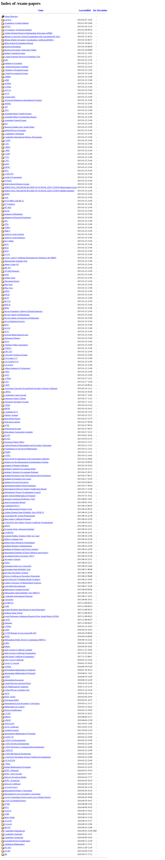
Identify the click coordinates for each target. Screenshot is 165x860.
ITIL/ (7, 224)
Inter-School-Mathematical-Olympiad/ (20, 496)
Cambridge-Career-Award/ (15, 395)
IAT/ (6, 60)
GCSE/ (7, 851)
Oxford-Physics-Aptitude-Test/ (17, 690)
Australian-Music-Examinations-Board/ (20, 117)
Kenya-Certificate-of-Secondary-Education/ (22, 576)
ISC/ (6, 221)
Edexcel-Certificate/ (13, 784)
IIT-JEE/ (8, 207)
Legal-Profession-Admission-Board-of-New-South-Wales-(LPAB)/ (32, 616)
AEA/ (7, 693)
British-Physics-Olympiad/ (15, 130)
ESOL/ (7, 167)
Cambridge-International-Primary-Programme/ (23, 137)
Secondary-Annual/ (12, 559)
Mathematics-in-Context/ (15, 707)
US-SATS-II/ (10, 760)
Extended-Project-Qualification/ (17, 841)
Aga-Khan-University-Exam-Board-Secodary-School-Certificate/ (31, 388)
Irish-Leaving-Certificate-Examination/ (20, 653)
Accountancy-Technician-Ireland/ (18, 30)
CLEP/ (7, 154)
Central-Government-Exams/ (16, 73)
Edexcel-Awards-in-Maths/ (15, 777)
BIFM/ (7, 408)
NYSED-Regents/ (12, 271)
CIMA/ (7, 147)
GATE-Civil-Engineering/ (15, 740)
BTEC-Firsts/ (10, 697)
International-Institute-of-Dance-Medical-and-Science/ (26, 553)
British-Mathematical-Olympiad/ (18, 767)
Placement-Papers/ (12, 281)
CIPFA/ (8, 392)
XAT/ (7, 375)
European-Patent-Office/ (14, 442)
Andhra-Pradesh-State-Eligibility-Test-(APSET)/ (24, 512)
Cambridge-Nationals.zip (15, 831)
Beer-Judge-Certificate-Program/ (18, 519)
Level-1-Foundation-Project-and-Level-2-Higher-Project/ (28, 797)
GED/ (7, 630)
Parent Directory (11, 16)
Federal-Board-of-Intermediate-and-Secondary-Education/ (28, 445)
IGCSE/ (8, 847)
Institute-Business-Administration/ (18, 546)
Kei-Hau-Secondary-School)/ (16, 573)
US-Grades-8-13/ (12, 362)
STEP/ (7, 677)
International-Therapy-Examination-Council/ (23, 492)
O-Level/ (8, 824)
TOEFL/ (8, 348)
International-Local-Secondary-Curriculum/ (22, 703)
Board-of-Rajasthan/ (13, 47)
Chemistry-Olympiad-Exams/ (16, 70)
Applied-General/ (12, 730)
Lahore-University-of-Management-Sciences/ (23, 583)
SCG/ (7, 331)
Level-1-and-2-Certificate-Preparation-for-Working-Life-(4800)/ (30, 258)
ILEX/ (7, 211)
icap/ (6, 197)
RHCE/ (8, 305)
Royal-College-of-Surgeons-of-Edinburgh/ (22, 318)
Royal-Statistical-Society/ (15, 321)
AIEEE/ (8, 103)
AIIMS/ (8, 77)
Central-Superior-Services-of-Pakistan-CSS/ (22, 57)
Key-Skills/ (9, 241)
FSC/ (7, 170)
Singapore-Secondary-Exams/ (17, 402)
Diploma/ (8, 623)
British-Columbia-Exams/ (15, 53)
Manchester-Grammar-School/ (17, 589)
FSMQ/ (8, 452)
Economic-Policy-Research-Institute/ (19, 529)
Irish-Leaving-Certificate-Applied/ (18, 650)
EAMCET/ (9, 603)
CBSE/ (7, 405)
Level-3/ (8, 811)
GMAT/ (8, 720)
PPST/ (7, 291)
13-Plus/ (8, 626)
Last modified (85, 10)
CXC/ (7, 160)
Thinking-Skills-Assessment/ (16, 345)
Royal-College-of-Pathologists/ (17, 315)
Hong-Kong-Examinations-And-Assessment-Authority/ (27, 459)
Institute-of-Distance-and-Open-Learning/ (21, 549)
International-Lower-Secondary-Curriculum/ (22, 794)
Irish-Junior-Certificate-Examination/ (19, 656)
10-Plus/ (8, 83)
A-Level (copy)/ (11, 787)
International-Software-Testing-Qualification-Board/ (26, 489)
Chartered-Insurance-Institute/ (17, 67)
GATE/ (7, 455)
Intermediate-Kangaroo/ (14, 680)
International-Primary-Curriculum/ (18, 790)
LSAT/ (7, 620)
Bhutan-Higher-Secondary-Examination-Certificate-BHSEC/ (29, 40)
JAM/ (7, 814)
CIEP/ (7, 385)
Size (94, 10)
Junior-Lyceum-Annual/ (14, 234)
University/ (9, 599)
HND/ (7, 194)
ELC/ (7, 807)
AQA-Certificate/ (12, 727)
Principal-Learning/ (12, 422)
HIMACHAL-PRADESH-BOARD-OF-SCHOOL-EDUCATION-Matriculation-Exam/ (41, 187)
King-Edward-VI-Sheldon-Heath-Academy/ (22, 579)
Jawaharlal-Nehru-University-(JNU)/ (19, 556)
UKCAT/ (8, 351)
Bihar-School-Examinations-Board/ (19, 43)
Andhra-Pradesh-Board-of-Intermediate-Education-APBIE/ (29, 33)
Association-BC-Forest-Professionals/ (20, 516)
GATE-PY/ (9, 174)
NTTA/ (8, 26)
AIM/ (7, 80)
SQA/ (7, 341)
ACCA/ (8, 90)
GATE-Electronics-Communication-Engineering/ (24, 747)
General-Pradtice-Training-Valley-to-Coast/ (22, 536)
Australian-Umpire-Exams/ (15, 120)
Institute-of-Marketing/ (14, 214)
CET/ (7, 382)
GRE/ (7, 643)
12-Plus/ (8, 87)
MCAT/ (8, 268)
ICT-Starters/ (10, 204)
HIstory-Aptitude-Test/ (14, 539)
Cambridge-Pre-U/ (12, 506)
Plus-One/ (9, 284)
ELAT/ (7, 435)
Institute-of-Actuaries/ (13, 63)
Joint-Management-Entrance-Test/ (18, 509)
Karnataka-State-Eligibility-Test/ (18, 569)
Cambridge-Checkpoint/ (14, 134)
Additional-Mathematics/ (15, 844)
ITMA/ (7, 227)
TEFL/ (7, 563)
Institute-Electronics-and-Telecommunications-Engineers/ (28, 475)
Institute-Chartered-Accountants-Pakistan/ (21, 472)
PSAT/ (7, 636)
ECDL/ (8, 439)
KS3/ (7, 251)
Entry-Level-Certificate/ (14, 660)
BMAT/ (8, 717)
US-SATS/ (9, 365)
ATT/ (7, 110)
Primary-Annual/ (11, 415)
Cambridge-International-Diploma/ (19, 596)
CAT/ (7, 144)
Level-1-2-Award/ (12, 663)
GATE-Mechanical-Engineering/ (18, 754)
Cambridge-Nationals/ (13, 834)
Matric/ (7, 646)
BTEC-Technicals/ (12, 780)
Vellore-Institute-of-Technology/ (18, 368)
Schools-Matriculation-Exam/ (16, 335)
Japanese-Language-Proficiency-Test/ (20, 499)
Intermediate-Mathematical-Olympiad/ (20, 673)
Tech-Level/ (9, 723)
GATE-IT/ (9, 750)
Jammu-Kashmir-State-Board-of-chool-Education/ (25, 610)
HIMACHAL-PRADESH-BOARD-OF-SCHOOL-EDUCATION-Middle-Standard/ (39, 191)
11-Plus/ (8, 378)
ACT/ (7, 93)
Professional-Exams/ (13, 429)
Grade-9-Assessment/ (13, 177)
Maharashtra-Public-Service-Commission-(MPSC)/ (25, 640)
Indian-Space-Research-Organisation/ (20, 542)
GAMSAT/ (9, 532)
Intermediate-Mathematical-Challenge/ (20, 670)
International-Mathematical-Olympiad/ (20, 734)
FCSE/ (7, 804)
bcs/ (6, 124)
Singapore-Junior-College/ (15, 398)
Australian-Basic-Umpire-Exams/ (18, 114)
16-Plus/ (8, 666)
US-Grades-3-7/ (11, 358)
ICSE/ (7, 425)
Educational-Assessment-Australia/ (19, 432)
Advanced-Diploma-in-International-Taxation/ (23, 100)
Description (102, 10)
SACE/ (7, 328)
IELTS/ (8, 827)
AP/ (6, 107)
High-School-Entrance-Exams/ (17, 184)
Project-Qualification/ (13, 710)
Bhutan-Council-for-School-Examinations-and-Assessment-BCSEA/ (32, 36)
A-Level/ (8, 821)
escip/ (7, 164)
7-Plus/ (7, 764)
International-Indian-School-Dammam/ (20, 486)
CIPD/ (7, 150)
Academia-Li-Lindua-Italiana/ (17, 23)
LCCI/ (7, 254)
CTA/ (7, 157)
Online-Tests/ (10, 278)
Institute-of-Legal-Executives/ (17, 482)
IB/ (6, 854)
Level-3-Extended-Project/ (15, 801)
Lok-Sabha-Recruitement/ (15, 586)
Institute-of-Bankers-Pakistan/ (17, 465)
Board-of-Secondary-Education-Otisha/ (20, 50)
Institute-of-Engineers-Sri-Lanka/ (18, 479)
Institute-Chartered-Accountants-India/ (20, 469)
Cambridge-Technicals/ (14, 837)
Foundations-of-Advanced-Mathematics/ (21, 449)
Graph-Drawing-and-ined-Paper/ (18, 683)
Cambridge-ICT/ (11, 412)
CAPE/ (7, 140)
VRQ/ (7, 372)
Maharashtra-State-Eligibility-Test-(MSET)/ (22, 593)
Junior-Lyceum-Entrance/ (15, 238)
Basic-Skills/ (10, 817)
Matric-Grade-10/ (12, 264)
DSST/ (7, 526)
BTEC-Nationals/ (12, 770)
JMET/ (7, 231)
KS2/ (7, 248)
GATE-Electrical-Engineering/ (17, 744)
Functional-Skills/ (12, 700)
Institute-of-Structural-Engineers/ (18, 217)
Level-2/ (8, 20)
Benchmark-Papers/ (12, 418)
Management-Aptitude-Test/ (16, 261)
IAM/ (7, 606)
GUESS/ (8, 181)
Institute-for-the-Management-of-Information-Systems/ (27, 462)
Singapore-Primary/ (12, 338)
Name (40, 10)
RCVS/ (8, 301)
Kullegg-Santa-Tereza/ (14, 613)
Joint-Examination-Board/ (15, 502)
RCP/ (7, 298)
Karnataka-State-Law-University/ (18, 566)
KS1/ (7, 244)
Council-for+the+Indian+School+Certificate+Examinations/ (29, 522)
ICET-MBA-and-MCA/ (14, 201)
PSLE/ (7, 294)
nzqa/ (7, 274)
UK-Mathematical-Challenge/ (17, 687)
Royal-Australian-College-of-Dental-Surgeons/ (24, 311)
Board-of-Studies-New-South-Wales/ (20, 127)
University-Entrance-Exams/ (16, 355)
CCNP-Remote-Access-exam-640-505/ (20, 633)
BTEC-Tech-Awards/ (13, 774)
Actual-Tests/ (10, 97)
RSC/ (7, 325)
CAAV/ (8, 713)
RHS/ (7, 308)
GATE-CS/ (9, 737)
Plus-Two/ (9, 288)
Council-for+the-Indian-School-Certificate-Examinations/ (28, 757)
